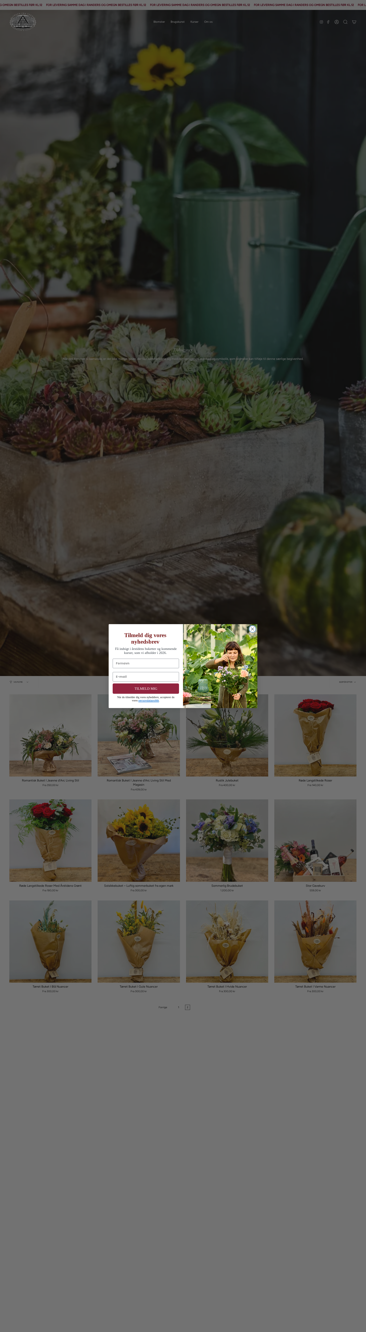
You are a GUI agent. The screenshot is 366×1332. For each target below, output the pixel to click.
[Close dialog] (252, 629)
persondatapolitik (148, 700)
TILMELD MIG (146, 689)
